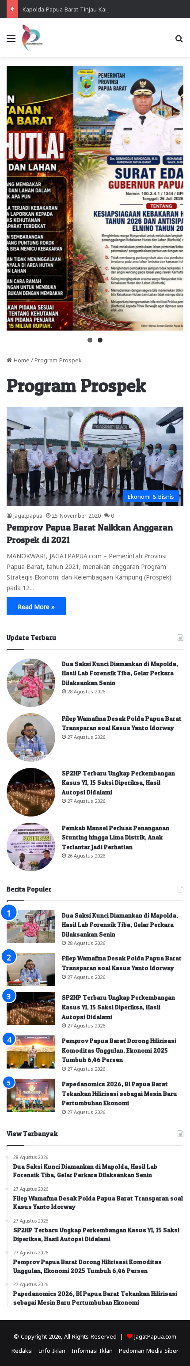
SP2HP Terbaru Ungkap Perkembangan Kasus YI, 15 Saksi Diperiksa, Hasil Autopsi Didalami (118, 782)
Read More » (36, 606)
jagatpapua (27, 515)
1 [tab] (89, 340)
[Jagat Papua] (32, 37)
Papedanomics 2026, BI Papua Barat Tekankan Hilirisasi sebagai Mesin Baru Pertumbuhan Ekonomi (119, 1093)
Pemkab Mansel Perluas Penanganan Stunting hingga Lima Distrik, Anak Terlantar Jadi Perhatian (115, 837)
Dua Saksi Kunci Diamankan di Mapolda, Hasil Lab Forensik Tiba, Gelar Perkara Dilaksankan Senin (120, 673)
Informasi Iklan (92, 1350)
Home (21, 359)
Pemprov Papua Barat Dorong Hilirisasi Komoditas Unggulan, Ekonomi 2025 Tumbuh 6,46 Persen (119, 1050)
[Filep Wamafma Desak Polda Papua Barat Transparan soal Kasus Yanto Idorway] (31, 737)
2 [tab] (100, 340)
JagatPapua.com (155, 1335)
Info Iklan (52, 1350)
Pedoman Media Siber (149, 1350)
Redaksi (22, 1350)
